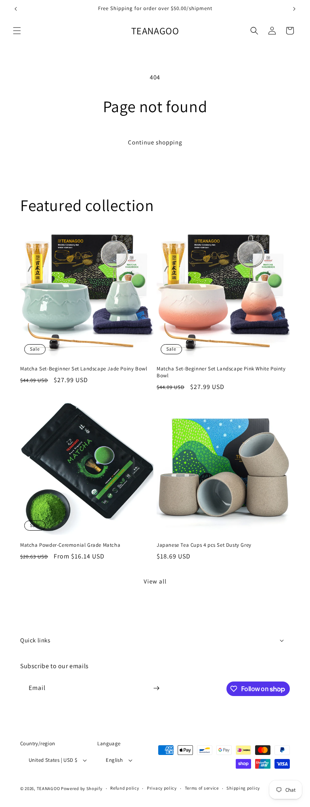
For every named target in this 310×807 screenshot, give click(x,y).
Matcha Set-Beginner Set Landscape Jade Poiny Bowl (83, 369)
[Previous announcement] (16, 9)
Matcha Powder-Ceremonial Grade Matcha (70, 545)
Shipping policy (243, 788)
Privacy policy (162, 788)
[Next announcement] (294, 9)
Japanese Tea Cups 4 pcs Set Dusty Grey (204, 545)
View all (155, 581)
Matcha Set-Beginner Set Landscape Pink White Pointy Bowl (221, 372)
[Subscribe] (156, 688)
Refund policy (124, 788)
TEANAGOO (48, 788)
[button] (17, 31)
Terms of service (202, 788)
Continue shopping (155, 142)
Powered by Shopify (82, 788)
